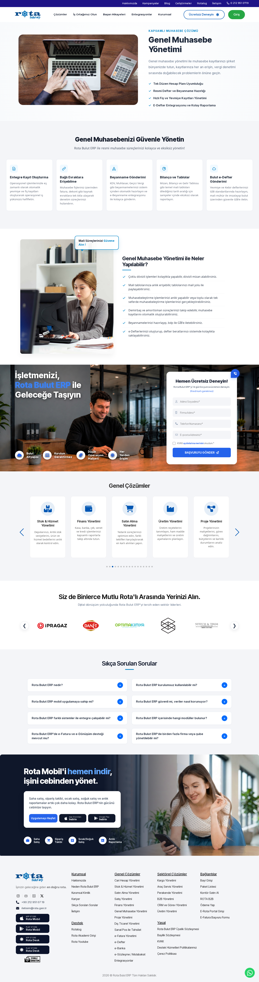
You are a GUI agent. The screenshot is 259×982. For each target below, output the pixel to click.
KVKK (160, 941)
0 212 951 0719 (239, 3)
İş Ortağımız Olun (85, 14)
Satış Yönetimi (123, 899)
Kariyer (76, 899)
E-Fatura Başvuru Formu (215, 917)
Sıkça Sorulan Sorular (85, 905)
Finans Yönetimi (124, 905)
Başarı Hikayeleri (114, 14)
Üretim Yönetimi (167, 911)
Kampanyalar (150, 3)
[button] (107, 566)
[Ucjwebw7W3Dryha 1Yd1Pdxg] (26, 896)
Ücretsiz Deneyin (201, 14)
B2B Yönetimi (165, 899)
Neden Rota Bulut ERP (85, 886)
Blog (167, 3)
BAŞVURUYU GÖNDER (200, 452)
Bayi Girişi (206, 880)
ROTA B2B (207, 899)
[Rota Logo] (27, 14)
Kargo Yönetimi (166, 880)
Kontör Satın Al (209, 892)
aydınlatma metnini (193, 443)
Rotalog (202, 3)
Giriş (236, 14)
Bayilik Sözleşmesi (168, 935)
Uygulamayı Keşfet (43, 818)
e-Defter (120, 942)
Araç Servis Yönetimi (170, 886)
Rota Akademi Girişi (84, 935)
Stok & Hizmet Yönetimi (129, 886)
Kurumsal (164, 14)
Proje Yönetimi (123, 917)
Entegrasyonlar (142, 14)
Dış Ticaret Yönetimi (127, 923)
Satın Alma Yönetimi (127, 892)
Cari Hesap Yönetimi (127, 880)
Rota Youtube (80, 941)
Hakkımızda (129, 3)
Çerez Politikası (167, 953)
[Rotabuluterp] (18, 896)
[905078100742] (250, 973)
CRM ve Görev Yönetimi (172, 905)
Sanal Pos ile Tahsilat (128, 929)
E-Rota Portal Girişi (212, 911)
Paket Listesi (208, 886)
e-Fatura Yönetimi (125, 936)
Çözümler (60, 14)
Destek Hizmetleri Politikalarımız (177, 947)
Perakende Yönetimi (169, 892)
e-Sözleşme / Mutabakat (130, 954)
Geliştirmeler (183, 3)
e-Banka (120, 948)
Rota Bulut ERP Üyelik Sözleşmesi (178, 929)
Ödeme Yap (207, 905)
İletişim (216, 3)
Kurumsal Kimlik (81, 892)
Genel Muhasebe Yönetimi (131, 911)
